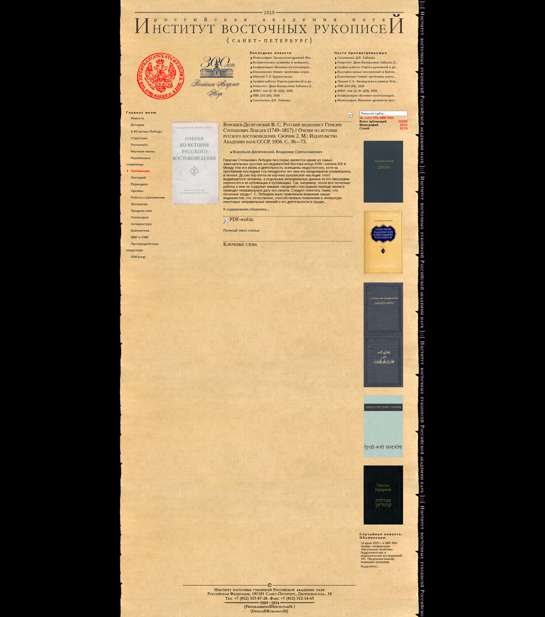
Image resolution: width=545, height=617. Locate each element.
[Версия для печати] (350, 114)
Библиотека (140, 230)
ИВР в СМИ (139, 237)
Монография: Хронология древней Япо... (283, 57)
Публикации (140, 171)
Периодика (139, 184)
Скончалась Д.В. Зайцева (271, 100)
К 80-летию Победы (146, 131)
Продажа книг (141, 210)
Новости (137, 118)
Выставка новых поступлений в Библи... (367, 72)
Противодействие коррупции (142, 247)
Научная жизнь (143, 151)
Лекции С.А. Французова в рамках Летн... (367, 81)
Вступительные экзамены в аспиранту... (282, 62)
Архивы (137, 191)
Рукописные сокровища (138, 161)
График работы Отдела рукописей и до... (283, 81)
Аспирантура (141, 224)
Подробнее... (370, 566)
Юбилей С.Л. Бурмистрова (272, 76)
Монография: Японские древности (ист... (367, 100)
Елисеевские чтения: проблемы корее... (282, 72)
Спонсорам (140, 217)
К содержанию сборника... (246, 209)
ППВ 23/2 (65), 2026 (266, 95)
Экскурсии (139, 204)
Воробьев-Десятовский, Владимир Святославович (277, 152)
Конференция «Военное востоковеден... (282, 67)
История (137, 125)
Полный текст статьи (241, 230)
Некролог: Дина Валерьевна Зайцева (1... (283, 86)
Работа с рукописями (148, 197)
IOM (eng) (138, 256)
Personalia (139, 144)
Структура (139, 138)
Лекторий (138, 177)
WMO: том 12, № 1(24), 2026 (273, 90)
